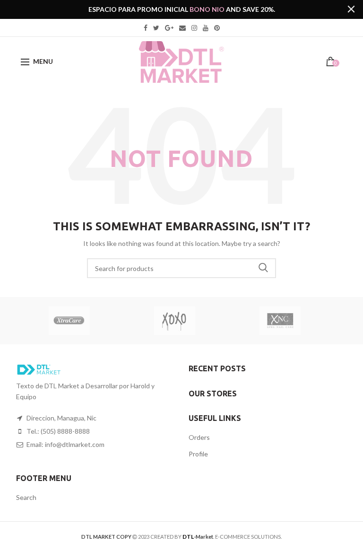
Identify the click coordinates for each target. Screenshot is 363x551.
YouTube (205, 28)
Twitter (156, 28)
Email (182, 28)
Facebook (145, 28)
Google (169, 28)
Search (263, 268)
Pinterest (217, 28)
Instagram (194, 28)
